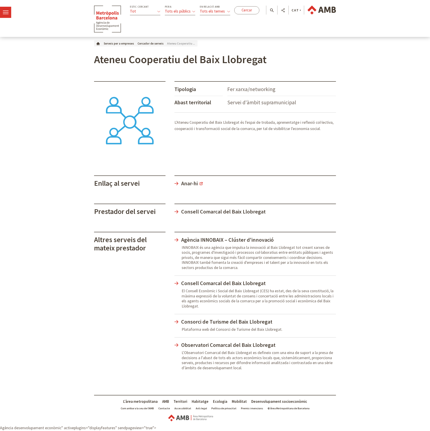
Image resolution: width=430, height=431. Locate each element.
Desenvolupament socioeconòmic (279, 401)
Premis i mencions (252, 408)
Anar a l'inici (107, 19)
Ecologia (220, 401)
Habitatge (200, 401)
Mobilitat (239, 401)
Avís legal (201, 408)
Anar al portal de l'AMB (321, 10)
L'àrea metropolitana (140, 401)
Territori (180, 401)
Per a (168, 7)
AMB (165, 401)
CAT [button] (295, 10)
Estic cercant (139, 7)
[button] (271, 10)
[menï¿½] (5, 12)
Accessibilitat (182, 408)
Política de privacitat (223, 408)
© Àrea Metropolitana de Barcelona (289, 408)
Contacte (164, 408)
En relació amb (210, 7)
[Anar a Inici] (98, 43)
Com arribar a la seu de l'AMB (137, 408)
